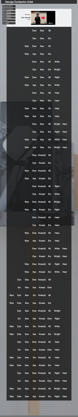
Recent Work (8, 6)
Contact (6, 23)
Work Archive (8, 9)
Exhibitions (7, 15)
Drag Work (7, 17)
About (5, 20)
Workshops (7, 12)
